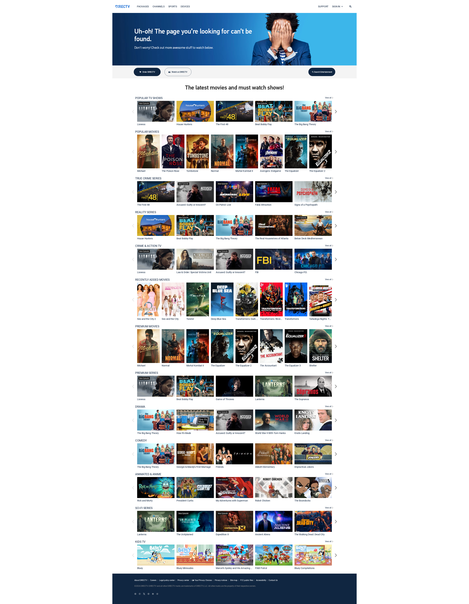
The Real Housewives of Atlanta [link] (271, 238)
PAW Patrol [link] (261, 568)
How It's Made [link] (183, 433)
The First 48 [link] (222, 124)
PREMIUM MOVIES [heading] (147, 326)
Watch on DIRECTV (179, 72)
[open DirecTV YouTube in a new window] (153, 594)
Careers (153, 580)
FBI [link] (256, 272)
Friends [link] (220, 466)
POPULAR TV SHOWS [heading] (148, 98)
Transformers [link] (292, 318)
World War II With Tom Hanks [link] (270, 433)
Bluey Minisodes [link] (184, 568)
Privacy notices (220, 580)
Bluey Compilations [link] (304, 568)
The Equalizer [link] (292, 171)
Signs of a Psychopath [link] (306, 204)
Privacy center (183, 580)
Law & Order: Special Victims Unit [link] (193, 272)
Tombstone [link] (192, 171)
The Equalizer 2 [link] (317, 171)
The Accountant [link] (268, 365)
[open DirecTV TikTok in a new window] (157, 594)
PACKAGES (143, 6)
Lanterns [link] (259, 399)
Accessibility (261, 580)
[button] (350, 6)
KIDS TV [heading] (140, 542)
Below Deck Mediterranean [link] (308, 238)
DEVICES (185, 6)
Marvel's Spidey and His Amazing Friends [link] (237, 568)
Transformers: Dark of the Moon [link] (252, 318)
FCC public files (246, 580)
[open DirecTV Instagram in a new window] (148, 594)
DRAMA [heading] (140, 407)
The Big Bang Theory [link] (305, 124)
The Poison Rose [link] (170, 171)
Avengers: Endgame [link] (270, 171)
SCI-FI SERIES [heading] (144, 508)
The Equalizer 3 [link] (293, 365)
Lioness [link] (141, 124)
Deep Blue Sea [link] (218, 318)
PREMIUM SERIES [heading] (146, 373)
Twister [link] (190, 318)
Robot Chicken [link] (262, 500)
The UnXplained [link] (184, 534)
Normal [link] (215, 171)
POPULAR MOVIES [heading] (147, 132)
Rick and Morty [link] (144, 500)
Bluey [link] (140, 568)
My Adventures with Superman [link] (232, 500)
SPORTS (172, 6)
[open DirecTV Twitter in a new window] (144, 594)
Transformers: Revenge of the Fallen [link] (279, 318)
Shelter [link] (313, 365)
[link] (156, 111)
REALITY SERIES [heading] (145, 212)
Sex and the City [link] (170, 318)
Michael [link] (141, 171)
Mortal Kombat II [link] (244, 171)
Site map (233, 580)
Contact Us (273, 580)
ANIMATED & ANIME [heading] (148, 474)
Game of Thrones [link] (225, 399)
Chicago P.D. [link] (300, 272)
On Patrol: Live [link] (223, 204)
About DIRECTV (140, 580)
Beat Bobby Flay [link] (263, 124)
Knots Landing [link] (301, 433)
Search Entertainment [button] (323, 72)
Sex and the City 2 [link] (146, 318)
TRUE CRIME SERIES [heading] (148, 178)
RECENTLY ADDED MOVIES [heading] (152, 280)
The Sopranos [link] (301, 399)
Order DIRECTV (148, 72)
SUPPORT (323, 6)
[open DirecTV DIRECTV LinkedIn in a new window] (135, 594)
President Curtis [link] (184, 500)
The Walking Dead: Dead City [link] (309, 534)
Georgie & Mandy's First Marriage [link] (193, 466)
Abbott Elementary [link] (265, 466)
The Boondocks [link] (302, 500)
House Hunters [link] (184, 124)
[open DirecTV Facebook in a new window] (140, 594)
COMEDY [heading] (141, 440)
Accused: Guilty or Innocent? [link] (191, 204)
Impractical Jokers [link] (304, 466)
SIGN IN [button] (336, 6)
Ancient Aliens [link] (262, 534)
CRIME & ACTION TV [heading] (148, 246)
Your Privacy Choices (203, 580)
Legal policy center (167, 580)
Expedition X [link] (222, 534)
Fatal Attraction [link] (263, 204)
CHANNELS (159, 6)
